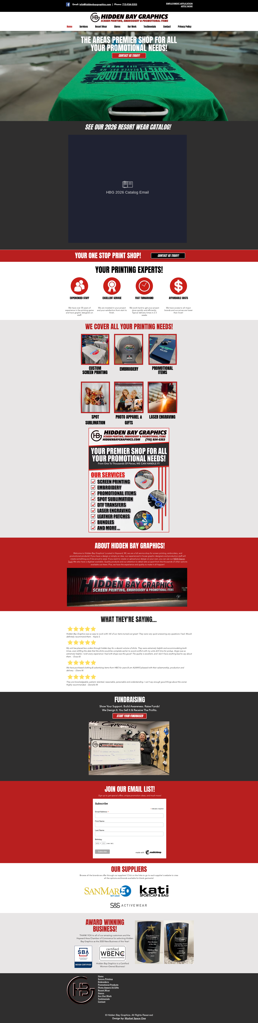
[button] (84, 26)
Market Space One (135, 1018)
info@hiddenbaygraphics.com (95, 4)
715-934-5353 (129, 4)
